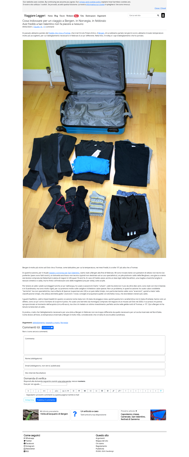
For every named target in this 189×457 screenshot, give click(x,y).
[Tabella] (102, 391)
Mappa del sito (102, 441)
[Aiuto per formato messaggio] (161, 391)
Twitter (28, 441)
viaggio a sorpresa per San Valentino (64, 273)
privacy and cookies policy (90, 2)
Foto (82, 15)
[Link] (113, 391)
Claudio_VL (37, 27)
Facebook (29, 443)
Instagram (29, 446)
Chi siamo (100, 443)
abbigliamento (39, 322)
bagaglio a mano (53, 322)
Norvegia (64, 322)
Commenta (47, 327)
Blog (56, 15)
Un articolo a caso (89, 411)
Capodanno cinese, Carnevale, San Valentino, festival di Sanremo (133, 416)
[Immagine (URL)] (79, 391)
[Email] (108, 391)
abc (44, 391)
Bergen (101, 33)
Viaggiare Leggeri (34, 15)
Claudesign (109, 451)
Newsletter (30, 448)
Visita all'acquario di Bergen (54, 414)
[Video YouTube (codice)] (85, 391)
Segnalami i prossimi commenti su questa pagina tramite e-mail (52, 395)
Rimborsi (72, 15)
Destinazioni (91, 15)
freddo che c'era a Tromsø (59, 33)
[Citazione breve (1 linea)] (73, 391)
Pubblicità (100, 448)
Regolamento (101, 446)
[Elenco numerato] (96, 391)
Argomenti (101, 15)
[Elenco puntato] (91, 391)
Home (50, 15)
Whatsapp (29, 438)
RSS (27, 451)
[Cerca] (158, 15)
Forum (62, 15)
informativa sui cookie (95, 4)
